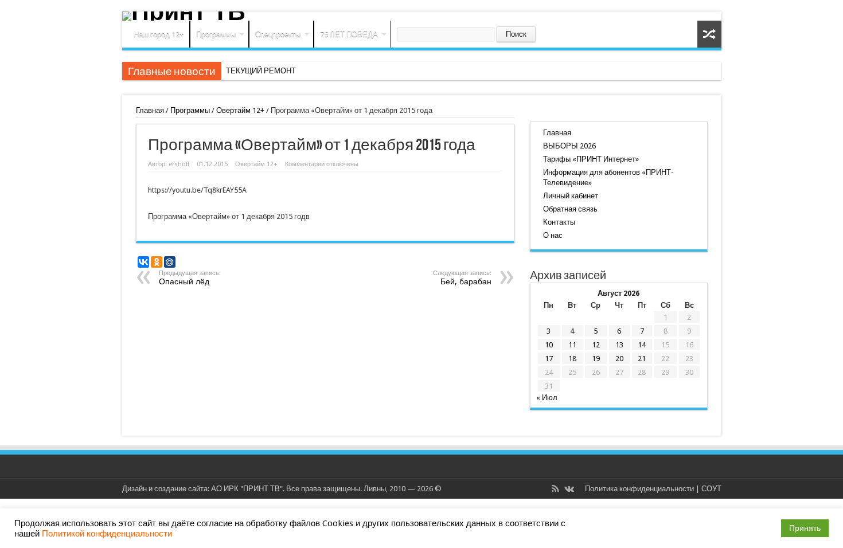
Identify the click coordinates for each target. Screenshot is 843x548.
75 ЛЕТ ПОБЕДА (349, 34)
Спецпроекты (277, 34)
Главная (150, 110)
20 (619, 358)
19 (596, 358)
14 (642, 344)
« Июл (546, 397)
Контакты (559, 222)
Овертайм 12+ (240, 110)
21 (642, 358)
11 (572, 344)
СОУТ (711, 488)
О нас (553, 235)
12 (596, 344)
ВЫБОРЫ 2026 (569, 146)
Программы (216, 34)
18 (572, 358)
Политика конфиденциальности (639, 488)
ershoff (179, 164)
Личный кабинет (570, 195)
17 (549, 358)
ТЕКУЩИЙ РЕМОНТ (261, 70)
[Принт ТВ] (421, 16)
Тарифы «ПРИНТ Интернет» (591, 159)
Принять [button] (805, 528)
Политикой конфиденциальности (107, 534)
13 (619, 344)
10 (549, 344)
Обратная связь (570, 209)
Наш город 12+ (159, 34)
